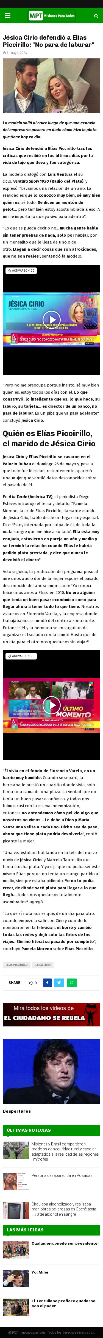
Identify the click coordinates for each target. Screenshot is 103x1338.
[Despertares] (51, 1071)
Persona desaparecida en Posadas (62, 1175)
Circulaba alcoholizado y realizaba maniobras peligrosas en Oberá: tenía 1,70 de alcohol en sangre (64, 1209)
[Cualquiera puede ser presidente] (16, 1249)
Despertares (17, 1111)
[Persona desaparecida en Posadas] (16, 1181)
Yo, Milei (40, 1272)
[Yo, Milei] (16, 1278)
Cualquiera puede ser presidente (65, 1243)
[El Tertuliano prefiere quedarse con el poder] (16, 1307)
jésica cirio (43, 965)
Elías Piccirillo (16, 965)
